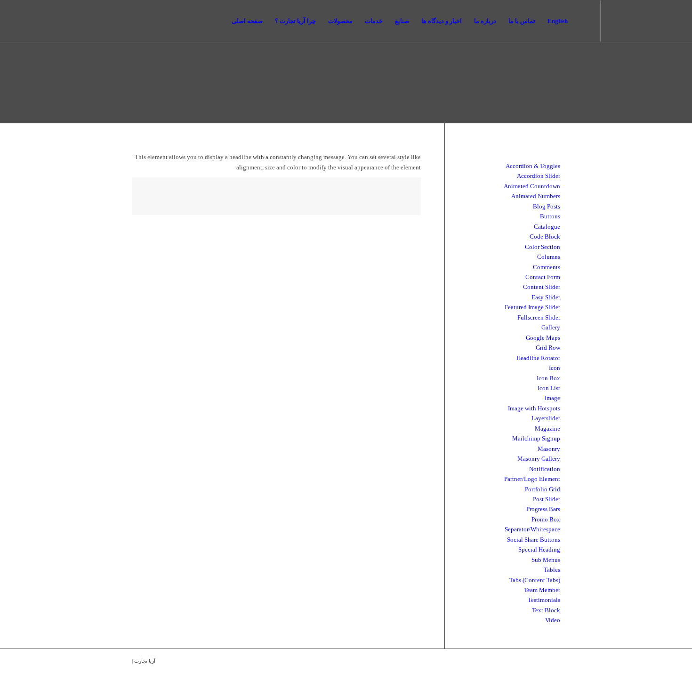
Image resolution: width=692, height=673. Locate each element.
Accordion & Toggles (533, 165)
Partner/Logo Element (532, 478)
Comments (546, 267)
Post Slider (546, 499)
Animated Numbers (535, 196)
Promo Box (545, 519)
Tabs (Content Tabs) (534, 580)
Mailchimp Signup (536, 438)
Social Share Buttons (533, 539)
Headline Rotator (538, 357)
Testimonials (544, 599)
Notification (544, 469)
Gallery (550, 327)
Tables (552, 569)
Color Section (542, 246)
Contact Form (542, 276)
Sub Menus (545, 559)
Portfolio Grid (542, 489)
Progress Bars (543, 509)
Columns (548, 256)
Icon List (549, 388)
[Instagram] (535, 21)
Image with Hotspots (534, 408)
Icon (554, 367)
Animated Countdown (532, 186)
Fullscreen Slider (538, 317)
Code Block (545, 236)
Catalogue (547, 226)
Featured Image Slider (532, 307)
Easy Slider (545, 297)
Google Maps (543, 337)
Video (552, 620)
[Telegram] (549, 21)
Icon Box (548, 378)
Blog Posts (546, 206)
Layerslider (545, 418)
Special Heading (539, 549)
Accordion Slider (538, 175)
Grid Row (548, 347)
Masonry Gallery (538, 458)
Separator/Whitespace (532, 529)
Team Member (542, 589)
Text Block (546, 610)
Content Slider (541, 286)
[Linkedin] (521, 21)
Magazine (547, 428)
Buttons (550, 216)
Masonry (549, 448)
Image (552, 397)
